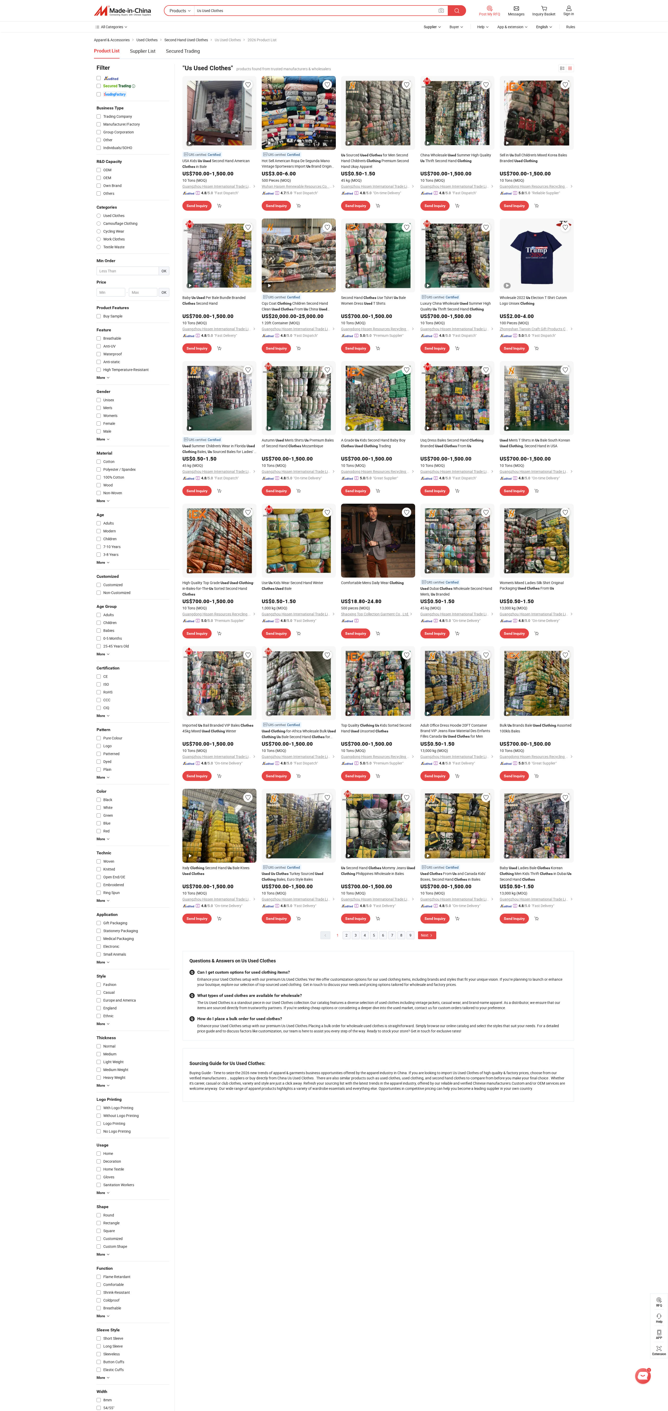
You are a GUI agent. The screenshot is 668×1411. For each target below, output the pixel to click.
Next (425, 935)
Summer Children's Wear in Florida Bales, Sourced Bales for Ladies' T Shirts (219, 449)
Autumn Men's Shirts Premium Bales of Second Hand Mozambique (298, 443)
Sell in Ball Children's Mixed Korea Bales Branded (533, 157)
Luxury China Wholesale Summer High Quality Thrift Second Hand (455, 306)
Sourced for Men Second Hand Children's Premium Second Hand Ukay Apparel (375, 160)
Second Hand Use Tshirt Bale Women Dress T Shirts (373, 300)
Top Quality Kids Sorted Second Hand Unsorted (376, 728)
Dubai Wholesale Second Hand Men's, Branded (456, 591)
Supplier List (143, 51)
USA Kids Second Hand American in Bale (216, 163)
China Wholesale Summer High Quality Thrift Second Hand (455, 157)
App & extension (510, 26)
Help (481, 26)
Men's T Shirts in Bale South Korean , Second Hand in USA (535, 443)
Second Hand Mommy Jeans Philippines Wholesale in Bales (378, 870)
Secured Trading (183, 51)
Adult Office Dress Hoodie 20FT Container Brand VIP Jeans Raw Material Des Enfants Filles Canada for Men (455, 731)
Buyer (454, 26)
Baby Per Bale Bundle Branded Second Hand (214, 300)
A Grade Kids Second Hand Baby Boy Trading (373, 443)
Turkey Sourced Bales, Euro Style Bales (292, 876)
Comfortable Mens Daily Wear (372, 582)
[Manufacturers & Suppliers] (122, 10)
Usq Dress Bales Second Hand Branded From (452, 443)
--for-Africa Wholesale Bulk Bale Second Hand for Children (299, 734)
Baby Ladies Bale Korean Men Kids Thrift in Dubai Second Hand (535, 873)
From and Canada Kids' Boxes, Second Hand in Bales (453, 876)
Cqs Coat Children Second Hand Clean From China (295, 306)
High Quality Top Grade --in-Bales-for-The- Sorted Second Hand (218, 588)
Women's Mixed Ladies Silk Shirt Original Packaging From (532, 585)
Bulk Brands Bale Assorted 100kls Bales (535, 728)
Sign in (568, 13)
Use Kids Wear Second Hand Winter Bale (292, 585)
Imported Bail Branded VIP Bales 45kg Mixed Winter (217, 728)
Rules (570, 26)
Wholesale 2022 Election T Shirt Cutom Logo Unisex (533, 300)
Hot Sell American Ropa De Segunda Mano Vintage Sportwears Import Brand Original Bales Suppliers (298, 163)
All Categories (112, 26)
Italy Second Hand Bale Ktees (215, 870)
